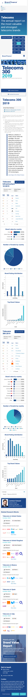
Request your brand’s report (10, 656)
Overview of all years (6, 37)
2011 (14, 52)
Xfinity (17, 358)
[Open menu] (2, 2)
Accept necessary (6, 694)
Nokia (17, 203)
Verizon (17, 348)
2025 (19, 37)
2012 (23, 49)
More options (15, 694)
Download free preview (14, 94)
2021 (23, 40)
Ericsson (17, 211)
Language (4, 491)
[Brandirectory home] (11, 2)
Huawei (17, 198)
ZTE (16, 208)
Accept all (23, 694)
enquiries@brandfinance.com (15, 506)
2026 (15, 37)
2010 (19, 52)
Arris (17, 221)
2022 (19, 40)
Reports (2, 7)
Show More (13, 534)
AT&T (17, 345)
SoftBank (18, 368)
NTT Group (18, 355)
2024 (23, 37)
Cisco (17, 200)
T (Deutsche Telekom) (20, 353)
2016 (19, 46)
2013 (19, 49)
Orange (17, 363)
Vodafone (18, 361)
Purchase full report (14, 90)
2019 (19, 43)
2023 (14, 40)
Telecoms (3, 9)
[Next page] (23, 371)
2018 (23, 43)
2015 (23, 46)
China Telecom (19, 366)
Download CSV (20, 182)
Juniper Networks (19, 218)
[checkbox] (4, 268)
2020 (14, 43)
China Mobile (18, 350)
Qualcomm (18, 205)
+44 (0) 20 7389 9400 (14, 504)
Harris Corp (18, 216)
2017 (14, 46)
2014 (14, 49)
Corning (17, 213)
